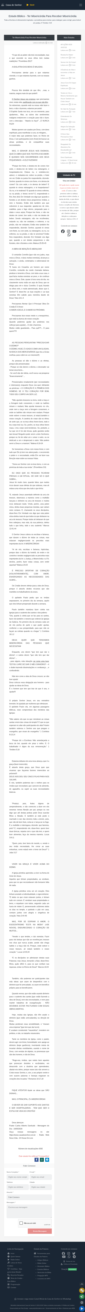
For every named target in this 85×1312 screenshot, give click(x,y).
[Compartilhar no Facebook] (37, 1160)
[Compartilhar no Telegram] (47, 1160)
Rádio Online (15, 1260)
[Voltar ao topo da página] (82, 1284)
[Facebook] (63, 1253)
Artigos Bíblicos (42, 1260)
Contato (13, 1287)
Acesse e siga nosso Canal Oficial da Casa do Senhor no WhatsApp (44, 1299)
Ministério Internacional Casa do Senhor (23, 1305)
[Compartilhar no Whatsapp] (42, 1160)
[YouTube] (64, 1257)
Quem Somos (15, 1256)
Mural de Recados (16, 1275)
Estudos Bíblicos (43, 1269)
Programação (15, 1284)
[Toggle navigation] (81, 5)
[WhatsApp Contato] (69, 1257)
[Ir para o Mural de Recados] (82, 1290)
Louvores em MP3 (43, 1279)
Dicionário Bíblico (43, 1266)
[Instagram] (69, 1253)
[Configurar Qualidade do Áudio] (82, 1302)
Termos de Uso (70, 1261)
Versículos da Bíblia (44, 1272)
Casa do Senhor (13, 5)
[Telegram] (74, 1257)
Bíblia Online (41, 1263)
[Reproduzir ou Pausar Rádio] (82, 1308)
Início (12, 1253)
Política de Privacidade (70, 1264)
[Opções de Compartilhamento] (82, 1296)
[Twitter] (74, 1253)
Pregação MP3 (42, 1275)
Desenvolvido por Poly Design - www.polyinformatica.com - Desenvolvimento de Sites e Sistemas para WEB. (42, 1308)
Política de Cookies (68, 1305)
